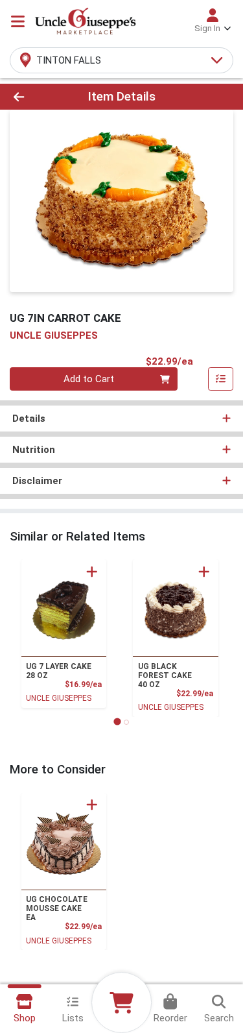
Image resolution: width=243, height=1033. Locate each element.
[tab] (117, 721)
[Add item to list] (221, 379)
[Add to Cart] (92, 572)
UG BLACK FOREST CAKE (165, 675)
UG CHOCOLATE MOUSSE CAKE (56, 908)
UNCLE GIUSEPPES (58, 698)
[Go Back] (37, 97)
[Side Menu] (18, 21)
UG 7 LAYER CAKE (58, 671)
